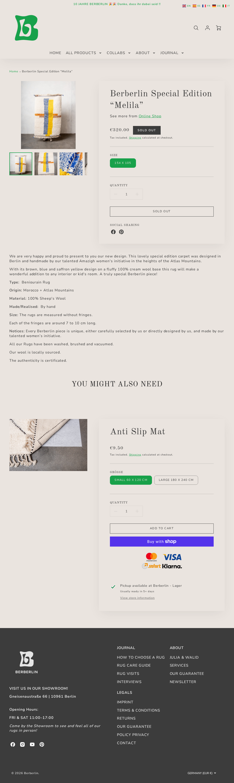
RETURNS (126, 718)
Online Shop (150, 116)
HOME (55, 53)
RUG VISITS (128, 673)
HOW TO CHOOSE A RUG (141, 657)
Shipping (135, 137)
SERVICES (179, 665)
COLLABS (116, 53)
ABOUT (143, 53)
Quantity (119, 185)
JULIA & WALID (184, 657)
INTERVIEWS (129, 681)
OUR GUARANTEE (187, 673)
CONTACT (126, 743)
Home (13, 71)
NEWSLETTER (183, 681)
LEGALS (124, 692)
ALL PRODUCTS (81, 53)
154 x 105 (122, 163)
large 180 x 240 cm (176, 480)
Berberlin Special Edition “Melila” (47, 71)
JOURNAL (169, 53)
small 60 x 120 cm (130, 480)
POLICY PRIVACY (133, 734)
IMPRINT (125, 702)
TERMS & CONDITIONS (138, 710)
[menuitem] (55, 53)
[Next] (90, 115)
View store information (137, 598)
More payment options (162, 562)
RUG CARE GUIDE (134, 665)
